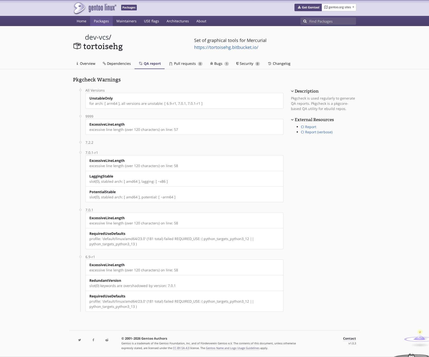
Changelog (281, 63)
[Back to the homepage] (94, 8)
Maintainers (126, 21)
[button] (308, 7)
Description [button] (307, 91)
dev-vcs (97, 37)
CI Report (308, 126)
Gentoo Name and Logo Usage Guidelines (232, 348)
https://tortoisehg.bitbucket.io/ (226, 47)
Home (81, 21)
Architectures (178, 21)
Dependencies (118, 63)
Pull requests (187, 63)
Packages (101, 21)
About (201, 21)
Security (248, 63)
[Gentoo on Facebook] (93, 340)
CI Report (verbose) (316, 132)
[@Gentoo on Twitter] (79, 340)
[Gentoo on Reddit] (106, 340)
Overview (87, 63)
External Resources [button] (314, 119)
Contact (349, 338)
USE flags (151, 21)
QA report (152, 63)
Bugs (220, 63)
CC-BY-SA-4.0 (181, 348)
